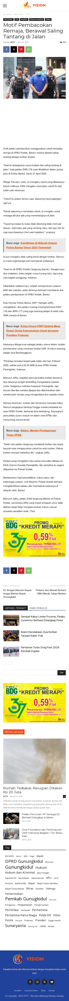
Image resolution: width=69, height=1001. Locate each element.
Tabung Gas (32, 926)
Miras (29, 888)
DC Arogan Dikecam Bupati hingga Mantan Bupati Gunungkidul (17, 593)
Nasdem (39, 888)
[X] (14, 49)
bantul (19, 856)
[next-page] (10, 663)
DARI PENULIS (38, 608)
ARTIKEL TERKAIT (15, 608)
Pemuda (52, 900)
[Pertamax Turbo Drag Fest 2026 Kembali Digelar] (11, 651)
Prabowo (28, 920)
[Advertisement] (34, 123)
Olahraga (50, 888)
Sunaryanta (15, 925)
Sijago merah (54, 920)
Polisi (56, 915)
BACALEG (9, 856)
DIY (28, 14)
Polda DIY (45, 915)
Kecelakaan (24, 878)
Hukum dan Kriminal (20, 872)
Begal (32, 856)
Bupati (40, 855)
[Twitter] (44, 982)
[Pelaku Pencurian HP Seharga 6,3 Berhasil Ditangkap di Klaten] (11, 818)
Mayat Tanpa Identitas (47, 883)
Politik (9, 920)
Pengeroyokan (41, 905)
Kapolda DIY (10, 878)
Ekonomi (49, 862)
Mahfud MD (20, 883)
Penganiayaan (24, 904)
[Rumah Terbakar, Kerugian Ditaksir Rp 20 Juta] (34, 761)
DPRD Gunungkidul (24, 861)
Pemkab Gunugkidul (26, 898)
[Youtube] (52, 982)
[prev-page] (5, 663)
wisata (51, 926)
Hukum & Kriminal (36, 19)
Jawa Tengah (43, 872)
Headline (24, 19)
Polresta (18, 920)
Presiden (40, 920)
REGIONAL (18, 14)
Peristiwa (12, 910)
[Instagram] (37, 982)
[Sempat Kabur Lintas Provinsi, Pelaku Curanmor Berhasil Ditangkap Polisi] (11, 620)
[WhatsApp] (28, 49)
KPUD (56, 878)
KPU (49, 877)
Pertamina (39, 910)
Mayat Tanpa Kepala (14, 888)
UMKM (43, 926)
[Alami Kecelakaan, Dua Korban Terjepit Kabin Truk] (11, 635)
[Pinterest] (21, 49)
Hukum (41, 867)
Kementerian (38, 878)
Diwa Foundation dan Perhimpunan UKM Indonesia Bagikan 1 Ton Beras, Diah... (42, 833)
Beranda (7, 14)
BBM (26, 856)
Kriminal (9, 883)
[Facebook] (6, 49)
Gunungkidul (19, 867)
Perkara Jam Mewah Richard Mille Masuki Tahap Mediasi (51, 592)
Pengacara (10, 905)
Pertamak (25, 910)
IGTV (12, 42)
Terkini (48, 19)
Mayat (31, 883)
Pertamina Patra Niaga (21, 915)
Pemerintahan (14, 893)
